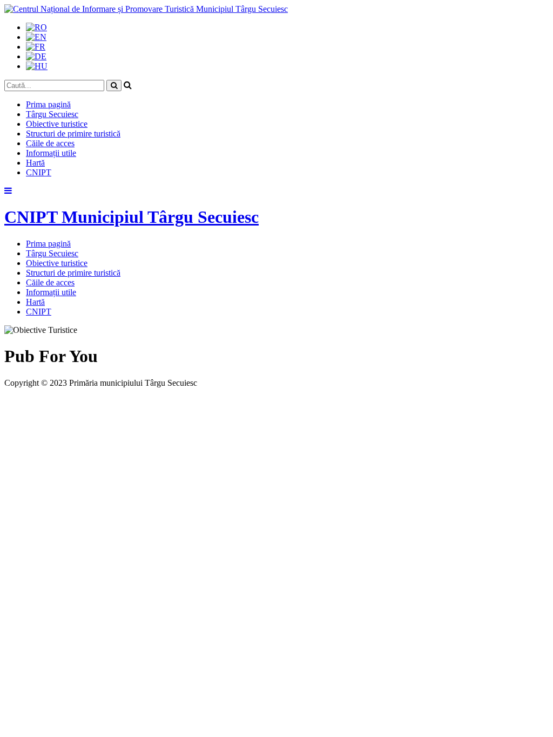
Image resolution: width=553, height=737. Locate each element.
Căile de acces (50, 143)
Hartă (35, 162)
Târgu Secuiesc (52, 114)
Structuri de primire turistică (73, 133)
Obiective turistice (56, 123)
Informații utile (51, 153)
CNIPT (38, 172)
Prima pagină (48, 104)
